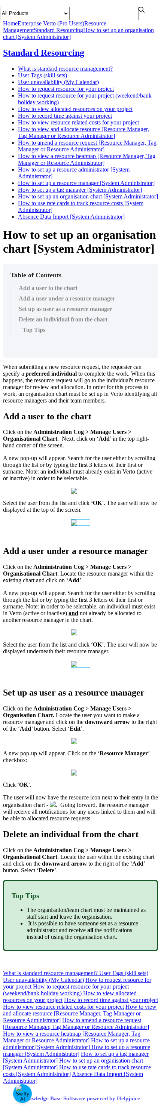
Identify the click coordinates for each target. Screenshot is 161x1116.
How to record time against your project (65, 115)
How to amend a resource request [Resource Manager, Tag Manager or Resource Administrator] (87, 145)
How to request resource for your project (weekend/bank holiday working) (66, 989)
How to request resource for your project (66, 89)
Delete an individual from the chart (63, 319)
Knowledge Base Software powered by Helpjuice (80, 1098)
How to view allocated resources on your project (75, 109)
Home (10, 23)
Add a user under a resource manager (67, 298)
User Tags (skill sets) (42, 75)
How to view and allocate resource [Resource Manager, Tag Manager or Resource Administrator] (83, 132)
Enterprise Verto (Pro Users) (51, 23)
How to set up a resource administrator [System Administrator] (76, 1043)
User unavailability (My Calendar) (58, 82)
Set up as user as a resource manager (65, 309)
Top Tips (33, 330)
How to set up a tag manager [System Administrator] (80, 189)
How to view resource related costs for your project (78, 122)
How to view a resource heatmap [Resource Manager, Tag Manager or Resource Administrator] (86, 159)
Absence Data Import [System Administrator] (71, 216)
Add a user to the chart (48, 288)
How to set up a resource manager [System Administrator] (86, 183)
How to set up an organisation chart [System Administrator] (88, 196)
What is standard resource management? (65, 68)
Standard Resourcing (58, 30)
